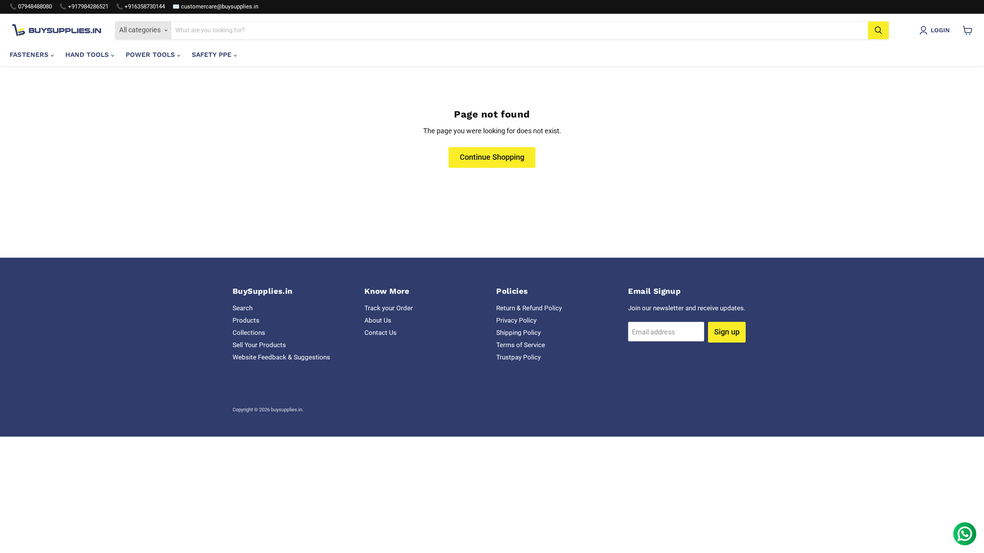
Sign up (727, 331)
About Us (377, 320)
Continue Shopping (492, 157)
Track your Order (388, 308)
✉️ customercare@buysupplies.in (215, 6)
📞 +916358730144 (140, 6)
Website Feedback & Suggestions (281, 357)
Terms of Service (520, 345)
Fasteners (30, 54)
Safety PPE (213, 54)
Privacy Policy (516, 320)
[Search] (878, 30)
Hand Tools (88, 54)
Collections (249, 332)
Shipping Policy (518, 332)
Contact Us (380, 332)
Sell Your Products (259, 345)
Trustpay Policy (518, 357)
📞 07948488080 (31, 6)
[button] (936, 30)
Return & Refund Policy (529, 308)
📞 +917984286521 (84, 6)
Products (246, 320)
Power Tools (151, 54)
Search (243, 308)
